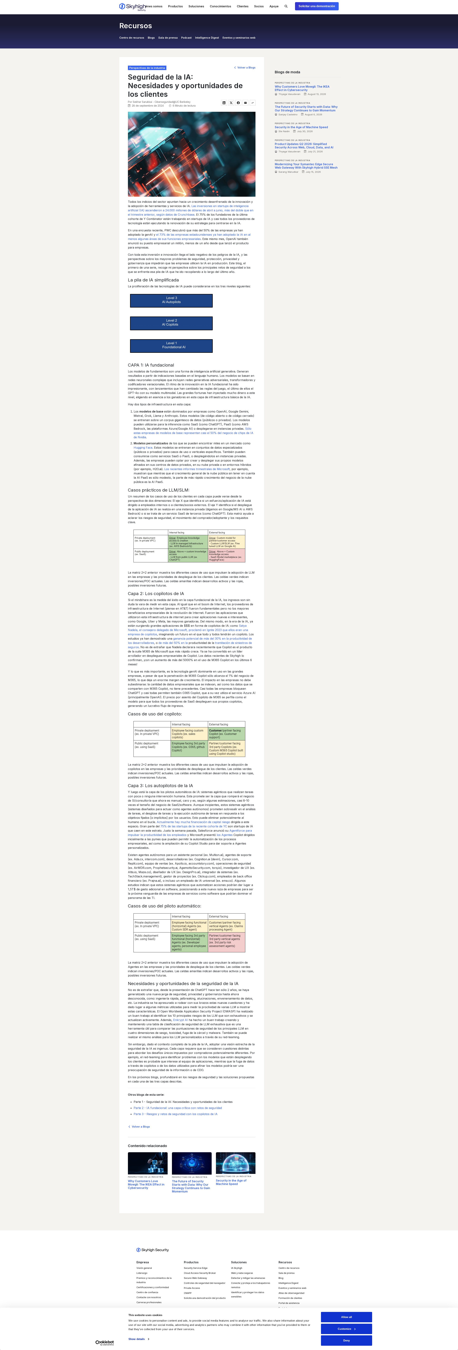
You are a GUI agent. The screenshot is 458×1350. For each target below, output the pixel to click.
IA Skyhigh (236, 1268)
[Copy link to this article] (252, 103)
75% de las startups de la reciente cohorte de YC (193, 826)
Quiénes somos (151, 6)
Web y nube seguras (242, 1273)
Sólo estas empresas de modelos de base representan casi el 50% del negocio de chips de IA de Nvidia (193, 433)
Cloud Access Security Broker (200, 1273)
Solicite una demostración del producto (205, 1298)
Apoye (274, 6)
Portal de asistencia (289, 1303)
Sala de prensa (168, 37)
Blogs (151, 37)
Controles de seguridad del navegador (204, 1283)
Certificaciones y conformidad (153, 1287)
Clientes (243, 6)
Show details (136, 1339)
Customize (344, 1328)
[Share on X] (231, 103)
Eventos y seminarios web (239, 37)
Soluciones (196, 6)
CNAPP (188, 1293)
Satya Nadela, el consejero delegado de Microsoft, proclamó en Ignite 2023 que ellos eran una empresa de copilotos (188, 630)
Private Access (192, 1288)
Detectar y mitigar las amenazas (248, 1278)
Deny (346, 1340)
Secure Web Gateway (195, 1278)
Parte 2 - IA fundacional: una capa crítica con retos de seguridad (178, 1108)
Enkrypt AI (180, 1020)
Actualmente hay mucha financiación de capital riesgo (193, 822)
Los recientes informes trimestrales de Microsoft (197, 469)
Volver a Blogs (246, 67)
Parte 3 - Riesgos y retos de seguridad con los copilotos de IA (176, 1114)
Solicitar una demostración (317, 6)
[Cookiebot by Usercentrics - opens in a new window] (104, 1343)
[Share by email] (245, 103)
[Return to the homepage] (132, 7)
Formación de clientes (290, 1298)
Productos (175, 6)
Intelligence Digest (207, 37)
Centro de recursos (131, 37)
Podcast (186, 37)
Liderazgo (142, 1273)
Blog (281, 1278)
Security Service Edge (196, 1268)
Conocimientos (220, 6)
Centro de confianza (147, 1292)
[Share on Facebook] (238, 103)
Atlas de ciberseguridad (291, 1293)
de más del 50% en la (173, 643)
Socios (259, 6)
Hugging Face (143, 447)
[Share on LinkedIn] (224, 103)
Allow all (346, 1317)
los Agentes (225, 835)
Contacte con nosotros (149, 1297)
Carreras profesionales (149, 1302)
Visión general (144, 1268)
